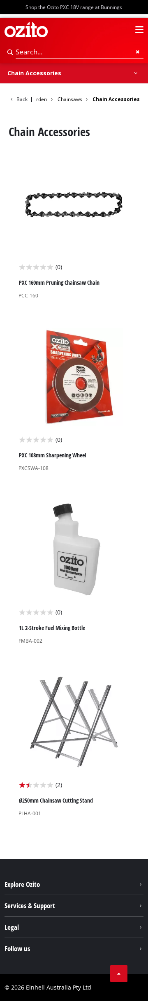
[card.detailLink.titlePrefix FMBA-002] (74, 572)
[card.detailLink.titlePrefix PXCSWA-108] (74, 399)
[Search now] (10, 52)
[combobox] (79, 52)
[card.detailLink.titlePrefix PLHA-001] (74, 745)
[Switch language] (124, 30)
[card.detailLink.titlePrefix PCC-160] (74, 227)
